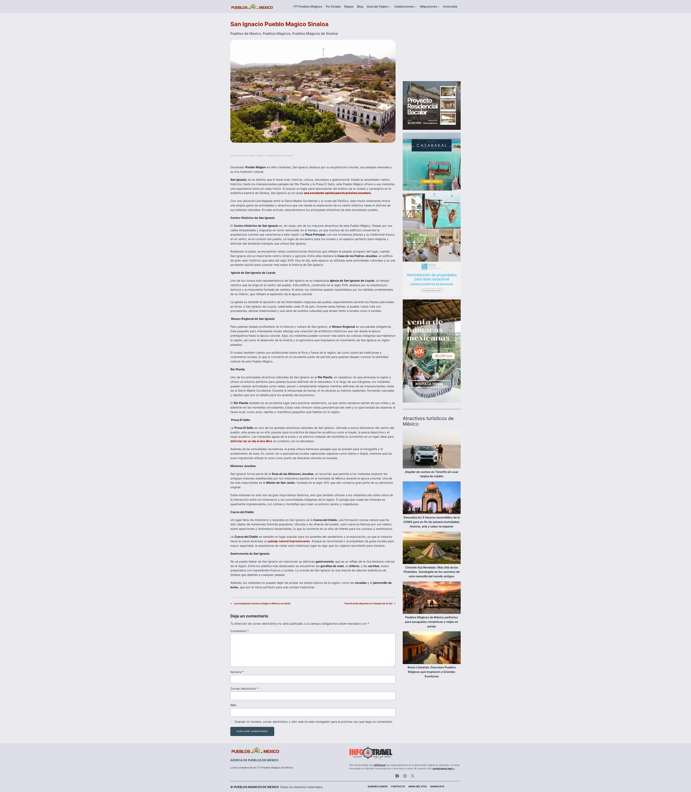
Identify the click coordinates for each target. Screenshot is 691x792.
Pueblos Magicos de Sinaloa (315, 33)
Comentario (239, 631)
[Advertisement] (432, 49)
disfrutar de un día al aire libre (251, 441)
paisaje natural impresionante (289, 541)
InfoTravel (379, 765)
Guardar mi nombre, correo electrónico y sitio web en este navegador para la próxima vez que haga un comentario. (314, 721)
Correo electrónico (244, 688)
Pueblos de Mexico (245, 33)
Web (233, 705)
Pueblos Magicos (276, 33)
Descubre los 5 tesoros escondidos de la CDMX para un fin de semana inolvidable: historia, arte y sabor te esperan (431, 522)
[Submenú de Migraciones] (439, 7)
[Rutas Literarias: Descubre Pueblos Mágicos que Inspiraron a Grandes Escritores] (432, 648)
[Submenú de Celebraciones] (416, 7)
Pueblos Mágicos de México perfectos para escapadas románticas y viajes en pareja (431, 621)
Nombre (237, 672)
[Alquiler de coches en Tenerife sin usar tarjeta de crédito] (432, 450)
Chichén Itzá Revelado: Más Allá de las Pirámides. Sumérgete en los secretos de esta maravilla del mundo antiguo (432, 572)
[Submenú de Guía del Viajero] (390, 7)
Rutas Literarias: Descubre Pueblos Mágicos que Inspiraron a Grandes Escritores (432, 671)
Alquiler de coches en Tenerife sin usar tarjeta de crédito (431, 474)
